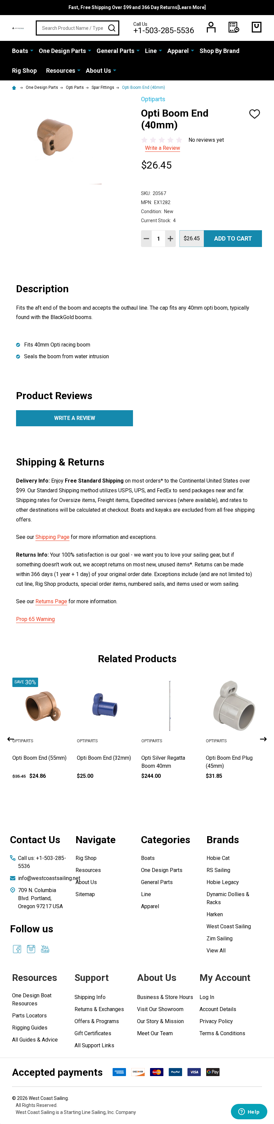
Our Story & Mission (160, 1021)
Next (263, 739)
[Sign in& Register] (211, 27)
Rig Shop (24, 70)
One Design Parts (62, 50)
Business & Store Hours (165, 997)
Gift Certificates (93, 1033)
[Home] (15, 87)
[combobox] (77, 28)
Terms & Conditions (222, 1033)
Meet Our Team (155, 1033)
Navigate (96, 840)
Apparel (178, 50)
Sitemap (85, 894)
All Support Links (94, 1045)
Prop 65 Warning (35, 619)
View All (216, 950)
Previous (10, 739)
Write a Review (162, 148)
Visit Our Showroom (160, 1009)
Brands (223, 840)
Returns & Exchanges (99, 1009)
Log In (206, 997)
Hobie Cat (218, 858)
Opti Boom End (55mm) (105, 758)
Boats (20, 50)
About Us (98, 70)
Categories (165, 840)
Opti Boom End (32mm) (169, 758)
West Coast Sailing (229, 926)
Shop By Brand (219, 50)
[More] (31, 50)
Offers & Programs (97, 1021)
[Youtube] (45, 949)
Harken (215, 914)
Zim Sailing (220, 938)
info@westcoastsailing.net (49, 878)
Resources (60, 70)
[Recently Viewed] (234, 27)
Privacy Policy (216, 1021)
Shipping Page (52, 537)
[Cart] (256, 27)
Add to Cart (233, 238)
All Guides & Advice (35, 1040)
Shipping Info (90, 997)
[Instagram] (31, 949)
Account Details (217, 1009)
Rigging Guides (29, 1027)
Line (151, 50)
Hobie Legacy (223, 882)
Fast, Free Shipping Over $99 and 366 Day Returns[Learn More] (137, 7)
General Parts (115, 50)
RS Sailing (218, 870)
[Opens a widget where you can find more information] (249, 1112)
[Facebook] (17, 949)
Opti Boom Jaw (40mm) (40, 758)
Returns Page (51, 601)
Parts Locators (29, 1015)
